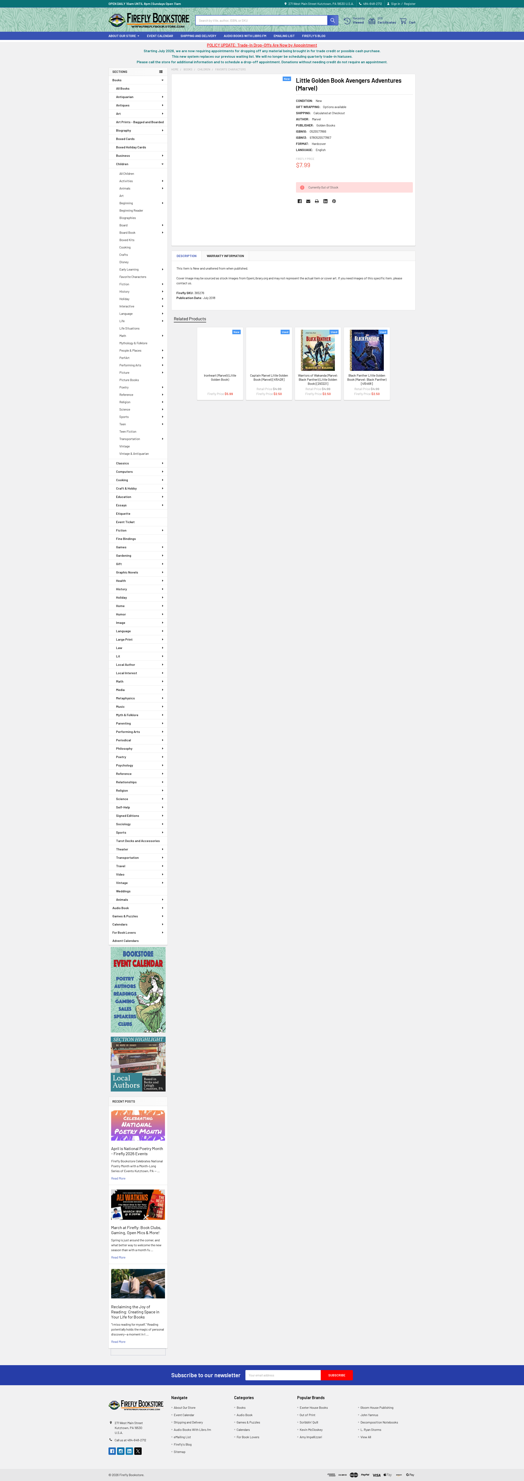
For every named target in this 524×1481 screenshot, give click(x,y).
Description (186, 256)
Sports (124, 417)
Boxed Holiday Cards (131, 147)
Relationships (126, 782)
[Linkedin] (325, 201)
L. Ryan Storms (370, 1429)
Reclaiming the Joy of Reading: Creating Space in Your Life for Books (135, 1311)
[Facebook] (299, 201)
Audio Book (120, 908)
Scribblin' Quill (309, 1422)
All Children (126, 173)
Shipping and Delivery (198, 36)
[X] (138, 1451)
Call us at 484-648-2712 (130, 1440)
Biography (123, 130)
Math (122, 336)
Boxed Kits (126, 240)
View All (365, 1437)
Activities (126, 181)
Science (124, 409)
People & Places (130, 350)
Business (123, 155)
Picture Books (129, 380)
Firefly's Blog (313, 36)
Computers (124, 471)
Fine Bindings (126, 539)
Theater (122, 849)
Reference (126, 394)
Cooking (125, 247)
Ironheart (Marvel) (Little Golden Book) (220, 377)
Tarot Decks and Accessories (138, 841)
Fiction (124, 284)
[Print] (317, 201)
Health (121, 580)
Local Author (125, 664)
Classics (122, 463)
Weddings (123, 891)
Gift (119, 564)
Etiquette (123, 513)
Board (123, 225)
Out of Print (307, 1415)
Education (123, 497)
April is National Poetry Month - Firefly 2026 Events (137, 1151)
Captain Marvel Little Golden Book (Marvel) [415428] (269, 377)
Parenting (123, 723)
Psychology (124, 765)
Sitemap (179, 1452)
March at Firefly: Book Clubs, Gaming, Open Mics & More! (136, 1230)
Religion (124, 402)
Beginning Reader (131, 210)
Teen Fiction (127, 431)
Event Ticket (125, 522)
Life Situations (129, 328)
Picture (124, 372)
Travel (120, 866)
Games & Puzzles (125, 916)
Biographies (127, 218)
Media (120, 690)
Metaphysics (125, 698)
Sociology (123, 824)
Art (118, 113)
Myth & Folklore (127, 715)
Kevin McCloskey (311, 1429)
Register (410, 4)
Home (120, 606)
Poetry (124, 387)
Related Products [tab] (190, 318)
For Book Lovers (124, 932)
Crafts (123, 254)
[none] (232, 154)
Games (121, 547)
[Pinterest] (334, 201)
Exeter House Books (314, 1407)
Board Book (127, 232)
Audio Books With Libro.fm (245, 36)
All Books (123, 88)
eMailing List (284, 36)
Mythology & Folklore (133, 343)
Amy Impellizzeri (311, 1437)
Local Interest (126, 673)
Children (122, 164)
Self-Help (123, 807)
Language (126, 313)
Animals (124, 188)
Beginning (126, 203)
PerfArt (124, 358)
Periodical (123, 740)
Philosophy (124, 748)
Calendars (120, 924)
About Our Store (122, 36)
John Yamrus (369, 1415)
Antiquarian (124, 97)
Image (120, 622)
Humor (121, 614)
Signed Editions (127, 815)
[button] (138, 990)
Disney (124, 262)
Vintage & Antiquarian (134, 453)
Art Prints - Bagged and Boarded (140, 122)
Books (117, 80)
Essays (121, 505)
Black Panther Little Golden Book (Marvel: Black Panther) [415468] (366, 379)
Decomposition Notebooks (379, 1422)
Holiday (124, 299)
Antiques (123, 105)
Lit (118, 656)
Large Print (124, 639)
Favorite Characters (132, 277)
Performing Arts (130, 365)
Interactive (126, 306)
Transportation (129, 439)
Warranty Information (225, 256)
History (124, 291)
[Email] (308, 201)
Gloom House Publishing (376, 1407)
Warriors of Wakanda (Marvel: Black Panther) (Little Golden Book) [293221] (318, 379)
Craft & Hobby (126, 488)
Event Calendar (160, 36)
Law (119, 648)
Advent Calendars (125, 941)
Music (120, 706)
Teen (122, 424)
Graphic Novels (127, 572)
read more (118, 1178)
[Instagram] (120, 1451)
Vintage (124, 446)
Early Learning (129, 269)
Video (120, 874)
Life (122, 321)
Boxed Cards (125, 139)
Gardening (123, 555)
